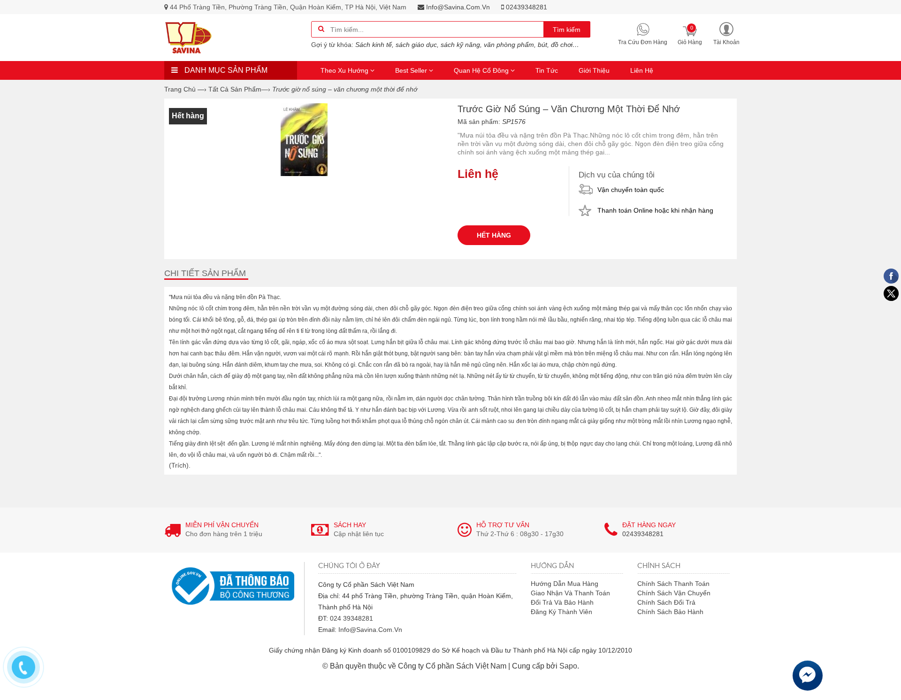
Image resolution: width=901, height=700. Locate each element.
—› (239, 89)
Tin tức (546, 70)
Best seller (412, 70)
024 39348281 (351, 618)
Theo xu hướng (345, 70)
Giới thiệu (594, 70)
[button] (726, 33)
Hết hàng (494, 235)
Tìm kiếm (566, 29)
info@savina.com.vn (457, 7)
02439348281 (525, 7)
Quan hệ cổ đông (482, 70)
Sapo (568, 666)
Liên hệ (641, 70)
